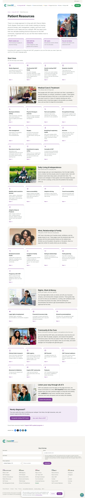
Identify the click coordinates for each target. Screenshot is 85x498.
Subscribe (47, 463)
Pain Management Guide (8, 483)
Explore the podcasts (45, 399)
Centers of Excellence (8, 476)
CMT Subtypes (6, 474)
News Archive (55, 474)
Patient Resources (7, 479)
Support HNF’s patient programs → (34, 425)
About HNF (54, 476)
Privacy (20, 488)
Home (9, 12)
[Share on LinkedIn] (20, 430)
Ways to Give (38, 472)
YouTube (70, 481)
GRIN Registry (22, 472)
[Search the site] (72, 5)
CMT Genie (5, 481)
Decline (53, 493)
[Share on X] (18, 430)
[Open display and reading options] (82, 495)
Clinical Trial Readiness (24, 483)
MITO (43, 488)
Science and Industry (24, 479)
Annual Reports (6, 488)
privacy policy (39, 495)
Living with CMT (15, 12)
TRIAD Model (22, 481)
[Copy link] (25, 430)
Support (37, 470)
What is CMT (6, 472)
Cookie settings (37, 488)
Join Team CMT (39, 474)
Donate (77, 5)
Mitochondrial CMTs (23, 476)
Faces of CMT (55, 481)
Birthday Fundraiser (40, 476)
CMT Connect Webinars (57, 483)
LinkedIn (70, 479)
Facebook (70, 472)
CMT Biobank (22, 474)
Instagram (70, 474)
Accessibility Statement (28, 488)
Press (16, 488)
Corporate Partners (39, 481)
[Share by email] (23, 430)
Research (21, 470)
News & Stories (55, 472)
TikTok (69, 483)
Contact (53, 479)
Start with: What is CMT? (39, 418)
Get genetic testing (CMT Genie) (20, 418)
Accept (59, 493)
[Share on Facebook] (15, 430)
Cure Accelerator (39, 479)
